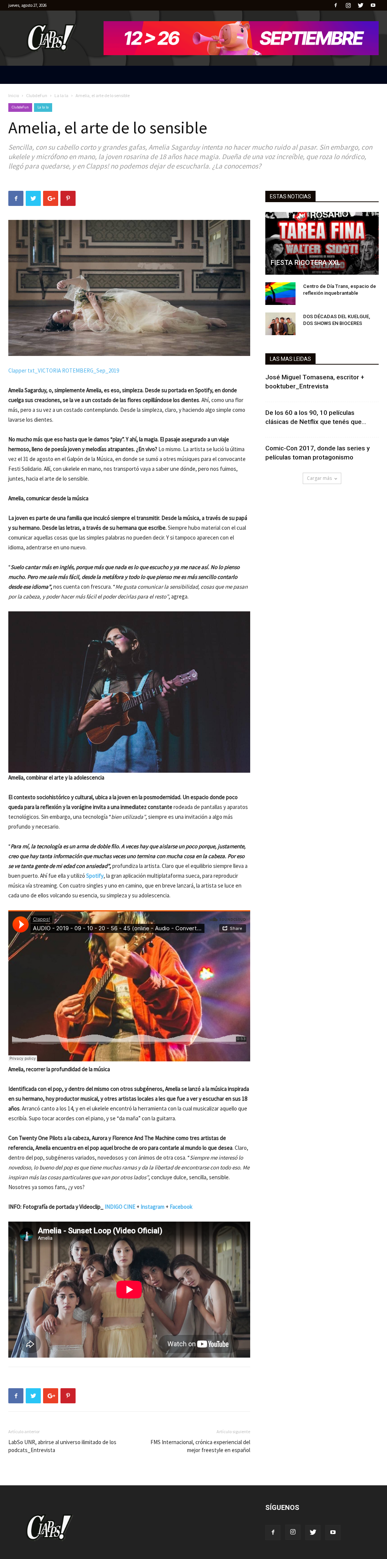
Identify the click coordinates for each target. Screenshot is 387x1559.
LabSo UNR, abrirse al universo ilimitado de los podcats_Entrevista (62, 1446)
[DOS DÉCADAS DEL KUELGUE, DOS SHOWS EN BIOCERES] (280, 323)
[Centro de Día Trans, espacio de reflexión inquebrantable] (280, 293)
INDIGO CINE (120, 1206)
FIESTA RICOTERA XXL (306, 262)
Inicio (13, 95)
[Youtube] (373, 5)
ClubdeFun (36, 95)
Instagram (152, 1206)
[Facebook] (335, 5)
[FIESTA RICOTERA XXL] (322, 243)
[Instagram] (348, 5)
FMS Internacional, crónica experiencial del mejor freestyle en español (200, 1446)
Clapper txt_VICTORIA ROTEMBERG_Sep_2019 (63, 370)
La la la (61, 95)
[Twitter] (360, 5)
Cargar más (319, 478)
